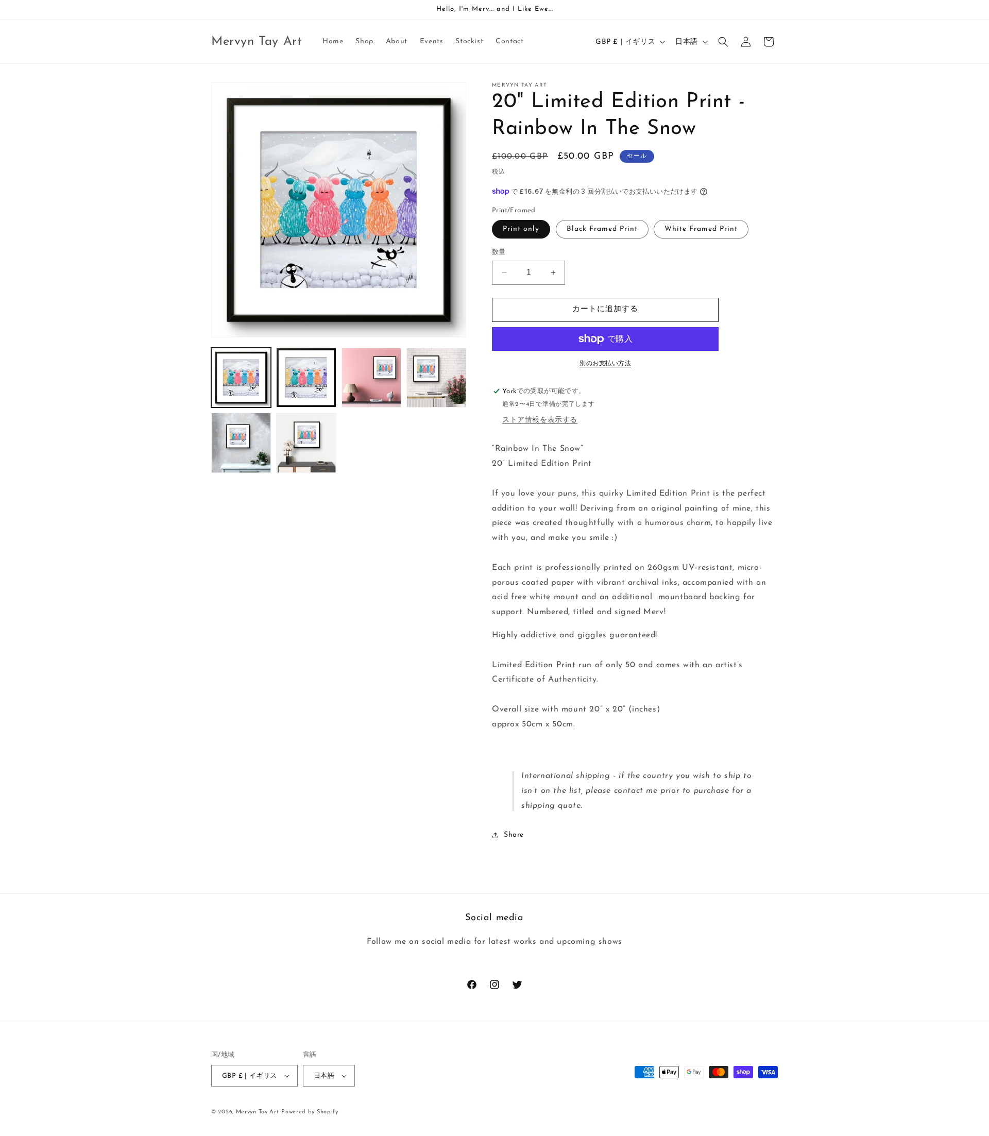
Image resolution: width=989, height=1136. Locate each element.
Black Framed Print (602, 229)
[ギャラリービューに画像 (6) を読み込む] (306, 442)
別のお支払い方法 (605, 364)
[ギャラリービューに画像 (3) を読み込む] (371, 378)
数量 (499, 252)
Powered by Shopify (309, 1112)
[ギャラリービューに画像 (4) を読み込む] (436, 378)
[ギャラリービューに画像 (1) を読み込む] (241, 378)
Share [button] (514, 835)
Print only (521, 229)
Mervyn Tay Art (257, 1112)
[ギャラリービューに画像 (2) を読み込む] (306, 378)
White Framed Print (701, 229)
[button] (723, 41)
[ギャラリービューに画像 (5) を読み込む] (241, 442)
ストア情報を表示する (539, 420)
